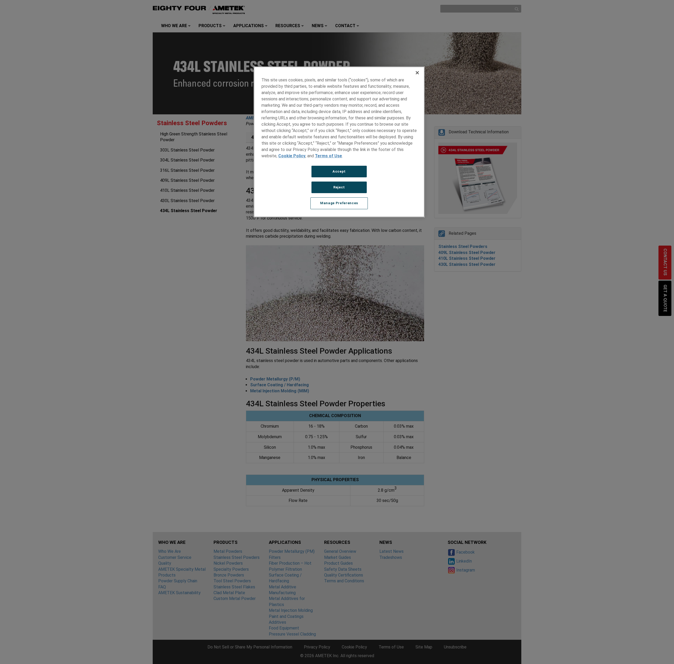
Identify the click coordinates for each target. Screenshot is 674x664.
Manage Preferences (339, 203)
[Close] (417, 73)
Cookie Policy (291, 155)
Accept (339, 171)
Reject (339, 187)
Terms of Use (328, 155)
